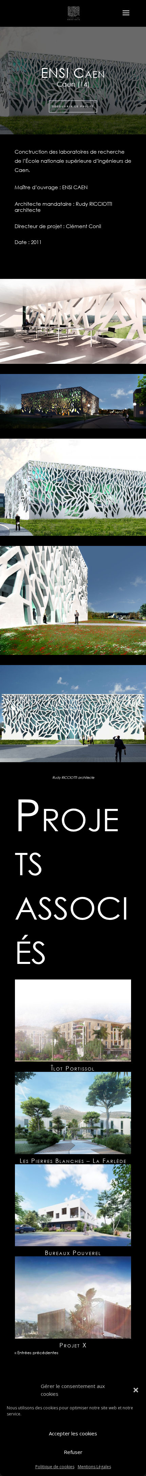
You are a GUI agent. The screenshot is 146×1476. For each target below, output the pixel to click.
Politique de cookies (54, 1467)
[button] (135, 1390)
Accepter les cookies (73, 1433)
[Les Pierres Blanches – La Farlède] (73, 1113)
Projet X (73, 1345)
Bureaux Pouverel (73, 1252)
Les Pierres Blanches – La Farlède (73, 1160)
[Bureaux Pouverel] (73, 1205)
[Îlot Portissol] (73, 1020)
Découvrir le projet (73, 106)
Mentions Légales (94, 1467)
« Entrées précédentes (36, 1353)
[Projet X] (73, 1297)
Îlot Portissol (73, 1068)
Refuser (73, 1452)
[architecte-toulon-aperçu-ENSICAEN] (73, 762)
